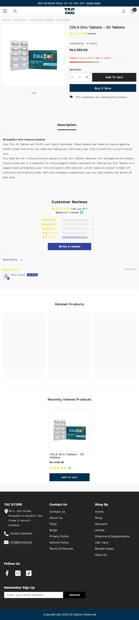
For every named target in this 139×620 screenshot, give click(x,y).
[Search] (15, 11)
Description (66, 125)
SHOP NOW (93, 3)
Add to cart (114, 77)
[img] (11, 269)
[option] (33, 55)
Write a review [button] (69, 246)
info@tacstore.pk (21, 542)
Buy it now (103, 88)
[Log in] (124, 11)
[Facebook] (7, 573)
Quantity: (75, 69)
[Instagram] (17, 573)
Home (6, 19)
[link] (24, 372)
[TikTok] (28, 573)
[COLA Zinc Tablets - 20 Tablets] (69, 429)
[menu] (5, 11)
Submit (75, 595)
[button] (78, 33)
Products (20, 19)
